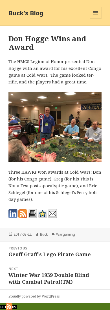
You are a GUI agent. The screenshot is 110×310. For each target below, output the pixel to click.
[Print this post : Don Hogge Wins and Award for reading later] (32, 213)
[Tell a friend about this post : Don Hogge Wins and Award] (52, 213)
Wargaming (65, 234)
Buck (44, 234)
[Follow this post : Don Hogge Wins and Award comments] (22, 213)
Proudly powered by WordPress (34, 296)
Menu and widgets (96, 18)
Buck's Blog (25, 12)
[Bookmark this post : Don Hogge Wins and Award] (42, 213)
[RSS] (9, 306)
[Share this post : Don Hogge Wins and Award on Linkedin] (12, 213)
